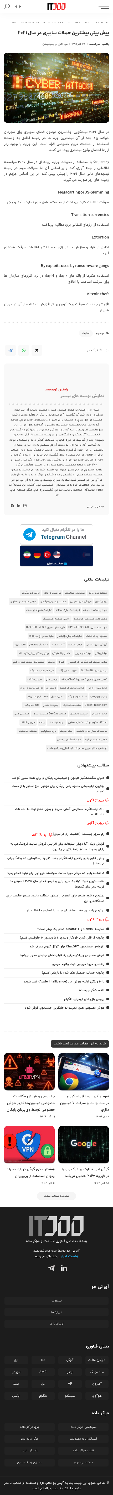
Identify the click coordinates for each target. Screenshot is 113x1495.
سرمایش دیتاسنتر (75, 593)
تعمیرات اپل (57, 696)
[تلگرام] (50, 1269)
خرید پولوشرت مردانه (95, 610)
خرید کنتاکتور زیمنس (69, 740)
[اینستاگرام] (25, 506)
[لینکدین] (19, 506)
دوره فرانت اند (56, 722)
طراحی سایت (75, 645)
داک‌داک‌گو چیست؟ (91, 990)
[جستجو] (8, 6)
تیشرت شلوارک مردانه (68, 610)
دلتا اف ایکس (31, 705)
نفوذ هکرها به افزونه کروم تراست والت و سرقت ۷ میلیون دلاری (84, 1103)
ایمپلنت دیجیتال (79, 714)
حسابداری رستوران (38, 696)
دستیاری (51, 688)
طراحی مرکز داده (52, 593)
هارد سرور (20, 645)
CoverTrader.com (96, 705)
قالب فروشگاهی (30, 593)
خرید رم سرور (99, 714)
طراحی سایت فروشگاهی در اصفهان (87, 662)
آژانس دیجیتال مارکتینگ (56, 619)
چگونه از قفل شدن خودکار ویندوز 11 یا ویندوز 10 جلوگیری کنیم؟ (61, 938)
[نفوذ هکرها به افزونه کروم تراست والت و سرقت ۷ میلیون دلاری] (83, 1072)
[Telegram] (10, 350)
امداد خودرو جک (77, 696)
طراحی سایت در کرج (31, 688)
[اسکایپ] (12, 506)
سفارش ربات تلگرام (96, 636)
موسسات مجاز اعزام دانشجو (91, 731)
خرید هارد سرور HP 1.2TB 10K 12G (45, 627)
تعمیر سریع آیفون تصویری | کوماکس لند (84, 679)
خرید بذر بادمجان (38, 645)
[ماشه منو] (102, 6)
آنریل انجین (58, 645)
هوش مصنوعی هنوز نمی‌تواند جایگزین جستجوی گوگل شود (64, 1008)
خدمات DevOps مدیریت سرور (49, 714)
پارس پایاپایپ (48, 731)
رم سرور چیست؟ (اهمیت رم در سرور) (78, 834)
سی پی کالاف (35, 679)
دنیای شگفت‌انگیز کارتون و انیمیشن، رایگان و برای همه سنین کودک (58, 778)
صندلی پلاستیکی (61, 653)
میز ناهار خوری (83, 653)
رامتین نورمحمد (99, 44)
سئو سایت (66, 731)
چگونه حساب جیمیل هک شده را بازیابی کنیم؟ (73, 973)
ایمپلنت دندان (50, 705)
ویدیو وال (52, 679)
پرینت (51, 662)
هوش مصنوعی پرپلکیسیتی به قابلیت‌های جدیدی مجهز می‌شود (62, 955)
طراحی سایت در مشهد (72, 688)
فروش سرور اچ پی (80, 602)
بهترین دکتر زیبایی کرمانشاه (33, 653)
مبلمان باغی (101, 653)
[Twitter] (37, 350)
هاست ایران (69, 1256)
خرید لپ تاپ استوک (42, 671)
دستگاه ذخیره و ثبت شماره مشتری (87, 722)
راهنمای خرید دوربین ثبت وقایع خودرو (78, 964)
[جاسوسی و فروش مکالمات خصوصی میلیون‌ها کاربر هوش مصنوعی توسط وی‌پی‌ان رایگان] (29, 1072)
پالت (41, 722)
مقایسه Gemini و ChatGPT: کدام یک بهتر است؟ (70, 929)
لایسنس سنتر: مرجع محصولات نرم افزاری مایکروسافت (77, 748)
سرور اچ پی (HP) (67, 671)
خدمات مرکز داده (98, 593)
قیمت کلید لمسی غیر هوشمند (90, 619)
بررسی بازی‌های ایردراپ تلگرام (84, 999)
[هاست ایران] (56, 555)
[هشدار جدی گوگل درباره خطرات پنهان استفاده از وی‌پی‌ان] (29, 1145)
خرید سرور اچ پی (97, 688)
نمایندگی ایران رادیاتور (69, 636)
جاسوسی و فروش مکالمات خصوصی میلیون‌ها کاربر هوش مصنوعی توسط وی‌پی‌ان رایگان (31, 1103)
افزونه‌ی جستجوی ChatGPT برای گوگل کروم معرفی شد (67, 947)
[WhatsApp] (23, 350)
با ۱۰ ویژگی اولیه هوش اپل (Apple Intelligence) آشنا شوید (64, 982)
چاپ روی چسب (98, 696)
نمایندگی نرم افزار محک (39, 610)
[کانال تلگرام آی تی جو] (56, 534)
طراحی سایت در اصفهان (23, 602)
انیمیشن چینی (21, 714)
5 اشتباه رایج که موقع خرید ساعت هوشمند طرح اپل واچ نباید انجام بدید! (55, 873)
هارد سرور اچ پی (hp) (41, 636)
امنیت (86, 333)
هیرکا (61, 662)
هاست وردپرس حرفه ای (53, 602)
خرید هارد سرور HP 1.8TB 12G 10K (87, 627)
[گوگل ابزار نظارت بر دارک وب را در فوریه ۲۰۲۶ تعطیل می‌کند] (83, 1145)
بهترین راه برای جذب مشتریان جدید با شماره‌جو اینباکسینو (65, 910)
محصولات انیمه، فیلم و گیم (28, 662)
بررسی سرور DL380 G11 (94, 671)
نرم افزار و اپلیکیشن (55, 44)
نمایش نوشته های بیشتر (82, 396)
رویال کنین (101, 602)
